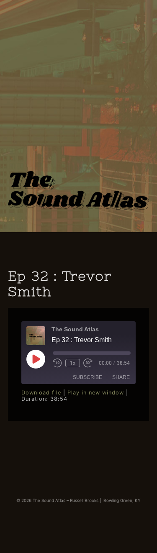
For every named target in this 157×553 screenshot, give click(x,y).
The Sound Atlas (78, 178)
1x (72, 363)
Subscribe (87, 377)
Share (121, 377)
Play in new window (95, 392)
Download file (41, 392)
